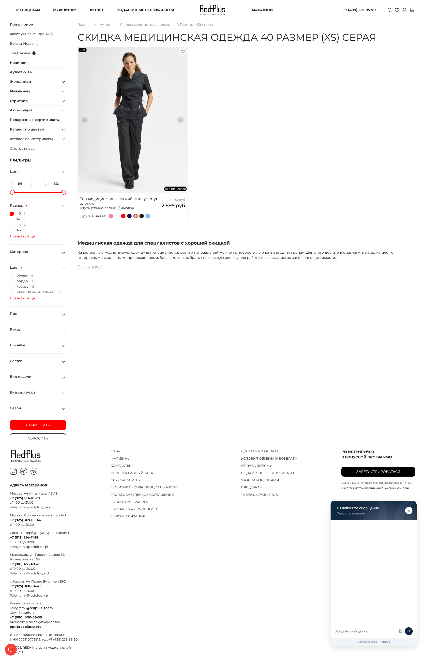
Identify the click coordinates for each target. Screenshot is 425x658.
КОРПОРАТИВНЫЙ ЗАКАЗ (133, 473)
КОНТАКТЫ (120, 466)
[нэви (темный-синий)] (129, 216)
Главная (84, 24)
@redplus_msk (38, 507)
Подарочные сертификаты (35, 119)
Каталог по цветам (27, 129)
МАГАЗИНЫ (262, 10)
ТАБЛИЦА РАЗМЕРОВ (259, 495)
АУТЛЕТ (97, 10)
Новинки (18, 62)
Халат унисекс (30, 34)
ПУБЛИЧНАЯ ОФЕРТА (129, 502)
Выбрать (132, 128)
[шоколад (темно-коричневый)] (141, 216)
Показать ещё (90, 267)
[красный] (123, 216)
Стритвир (19, 101)
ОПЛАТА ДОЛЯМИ (257, 466)
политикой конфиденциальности (387, 488)
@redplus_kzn (37, 595)
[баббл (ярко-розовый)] (110, 216)
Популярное (21, 24)
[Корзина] (411, 10)
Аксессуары (21, 110)
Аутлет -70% (21, 72)
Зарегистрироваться (378, 471)
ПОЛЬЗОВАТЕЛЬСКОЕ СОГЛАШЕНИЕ (142, 495)
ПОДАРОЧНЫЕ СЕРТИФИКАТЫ (145, 10)
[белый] (117, 216)
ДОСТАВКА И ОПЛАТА (260, 451)
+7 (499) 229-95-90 (359, 10)
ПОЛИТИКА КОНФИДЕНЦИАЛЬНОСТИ (144, 487)
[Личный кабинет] (404, 10)
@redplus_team (39, 608)
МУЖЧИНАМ (64, 10)
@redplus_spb (37, 547)
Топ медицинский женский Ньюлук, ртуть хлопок (119, 201)
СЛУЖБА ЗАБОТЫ (126, 480)
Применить (38, 425)
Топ (21, 53)
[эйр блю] (147, 216)
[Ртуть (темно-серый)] (135, 216)
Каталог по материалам (31, 139)
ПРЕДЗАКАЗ (251, 487)
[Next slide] (180, 120)
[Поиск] (389, 10)
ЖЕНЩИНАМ (28, 10)
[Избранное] (397, 10)
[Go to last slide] (84, 120)
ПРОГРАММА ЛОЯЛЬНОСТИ (135, 509)
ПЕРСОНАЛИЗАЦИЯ (128, 516)
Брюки (22, 43)
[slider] (12, 192)
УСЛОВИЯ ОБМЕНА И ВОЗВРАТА (269, 458)
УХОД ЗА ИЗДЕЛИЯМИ (260, 480)
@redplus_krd (37, 573)
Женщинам (20, 81)
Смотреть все (22, 148)
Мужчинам (20, 91)
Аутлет (106, 24)
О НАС (116, 451)
